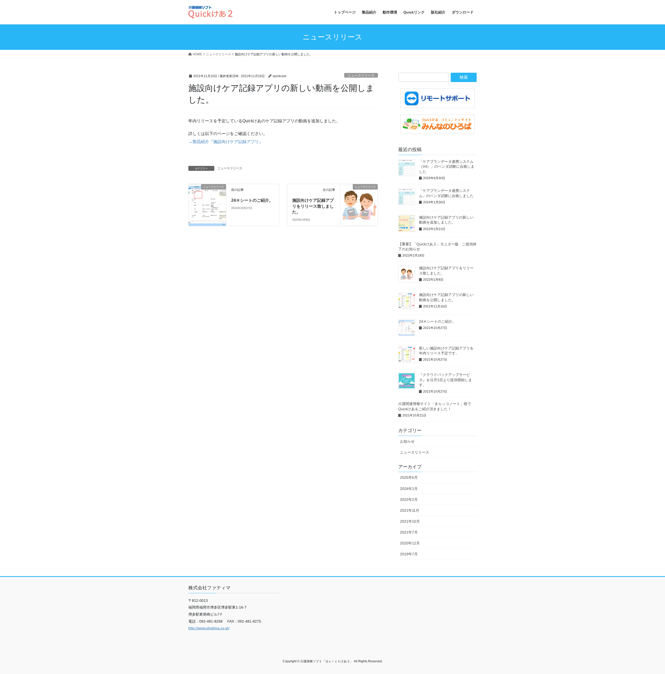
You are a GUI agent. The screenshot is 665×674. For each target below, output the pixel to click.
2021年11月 (409, 510)
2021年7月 (409, 532)
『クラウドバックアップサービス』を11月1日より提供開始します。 (445, 380)
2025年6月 (409, 477)
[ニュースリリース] (207, 196)
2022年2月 (409, 499)
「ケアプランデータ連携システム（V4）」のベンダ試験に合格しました (446, 166)
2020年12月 (410, 543)
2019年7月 (409, 554)
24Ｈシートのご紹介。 (252, 200)
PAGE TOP (645, 649)
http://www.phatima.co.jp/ (208, 628)
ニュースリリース (361, 75)
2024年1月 (409, 489)
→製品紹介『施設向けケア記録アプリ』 (225, 141)
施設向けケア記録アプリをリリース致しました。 (313, 206)
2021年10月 (410, 521)
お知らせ (407, 441)
